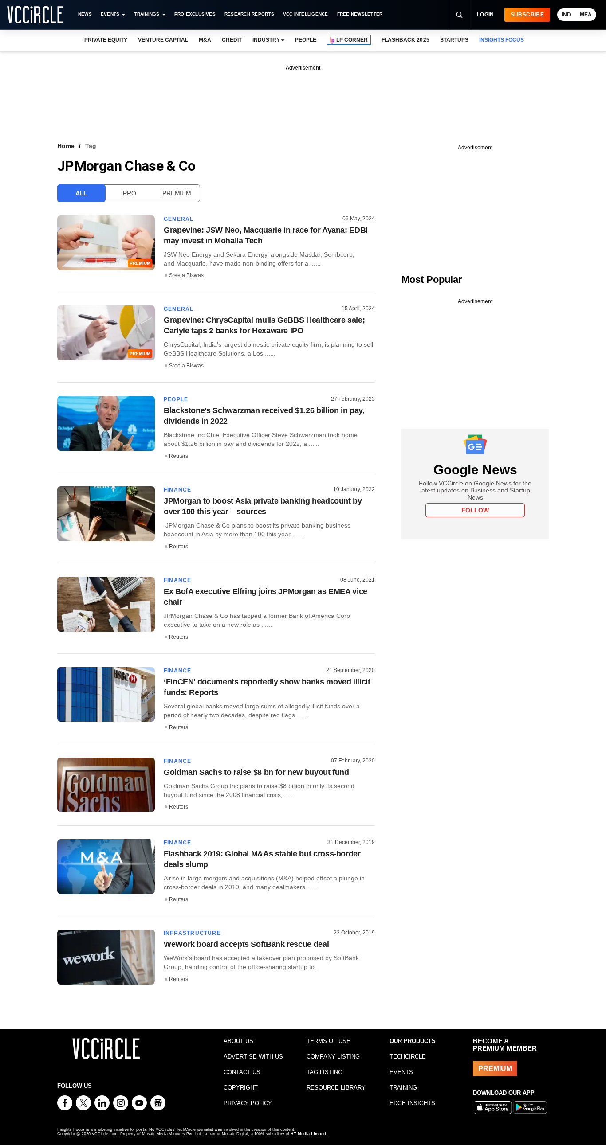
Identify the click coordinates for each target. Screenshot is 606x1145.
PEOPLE (305, 40)
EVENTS (401, 1072)
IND (566, 15)
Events (110, 14)
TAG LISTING (324, 1072)
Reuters (178, 456)
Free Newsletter (360, 14)
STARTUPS (454, 40)
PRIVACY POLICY (248, 1103)
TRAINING (403, 1087)
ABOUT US (238, 1041)
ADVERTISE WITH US (253, 1056)
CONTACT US (242, 1072)
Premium (176, 193)
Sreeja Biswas (186, 275)
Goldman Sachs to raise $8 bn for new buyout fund (256, 772)
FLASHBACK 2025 (405, 40)
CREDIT (232, 40)
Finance (177, 490)
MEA (586, 15)
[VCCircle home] (35, 14)
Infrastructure (192, 933)
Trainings (146, 14)
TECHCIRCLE (408, 1056)
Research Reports (249, 14)
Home (66, 145)
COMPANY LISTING (333, 1056)
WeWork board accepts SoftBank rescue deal (246, 944)
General (178, 219)
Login (485, 15)
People (176, 399)
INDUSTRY (266, 40)
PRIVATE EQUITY (105, 40)
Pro (129, 193)
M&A (205, 40)
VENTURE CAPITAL (163, 40)
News (85, 14)
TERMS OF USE (328, 1041)
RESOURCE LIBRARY (336, 1087)
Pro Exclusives (195, 14)
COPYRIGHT (241, 1087)
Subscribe (527, 15)
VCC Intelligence (305, 14)
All (81, 193)
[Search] (459, 14)
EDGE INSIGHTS (412, 1103)
